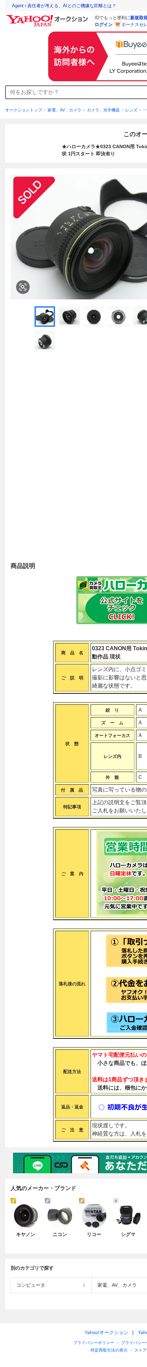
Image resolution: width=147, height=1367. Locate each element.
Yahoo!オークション (106, 1332)
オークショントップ (23, 110)
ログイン (103, 24)
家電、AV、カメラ (64, 110)
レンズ (131, 110)
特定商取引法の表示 (109, 1350)
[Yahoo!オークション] (48, 17)
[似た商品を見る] (23, 287)
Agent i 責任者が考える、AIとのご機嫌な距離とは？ (64, 5)
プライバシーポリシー (93, 1342)
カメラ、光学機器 (103, 110)
